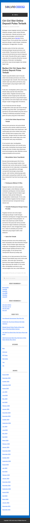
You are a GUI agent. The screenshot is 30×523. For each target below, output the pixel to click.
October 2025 (5, 381)
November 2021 (6, 509)
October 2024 (5, 419)
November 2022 (6, 485)
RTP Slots (11, 273)
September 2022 (6, 489)
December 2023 (6, 451)
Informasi (4, 352)
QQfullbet (4, 295)
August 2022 (5, 492)
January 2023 (5, 478)
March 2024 (5, 440)
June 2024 (5, 430)
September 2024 (6, 423)
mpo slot (4, 310)
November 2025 (6, 378)
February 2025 (6, 406)
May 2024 (4, 433)
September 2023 (6, 461)
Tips (22, 273)
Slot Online (18, 273)
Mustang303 (5, 287)
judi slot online (5, 308)
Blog (3, 348)
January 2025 (5, 409)
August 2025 (5, 388)
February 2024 (6, 444)
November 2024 (6, 416)
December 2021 (6, 506)
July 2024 (4, 426)
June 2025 (5, 395)
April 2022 (4, 496)
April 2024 (4, 437)
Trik (25, 273)
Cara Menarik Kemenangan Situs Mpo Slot (13, 318)
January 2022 (5, 502)
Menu (16, 15)
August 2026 (5, 374)
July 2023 (4, 468)
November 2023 (6, 454)
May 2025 (4, 399)
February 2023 (6, 475)
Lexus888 (4, 293)
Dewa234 (4, 291)
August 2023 (5, 464)
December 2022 (6, 482)
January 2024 (5, 447)
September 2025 (6, 385)
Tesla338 (4, 289)
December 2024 (6, 412)
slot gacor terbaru (6, 305)
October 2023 (5, 457)
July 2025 (4, 392)
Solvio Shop (15, 7)
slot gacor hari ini (6, 306)
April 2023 (4, 471)
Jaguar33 (4, 297)
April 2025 (4, 402)
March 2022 (5, 499)
